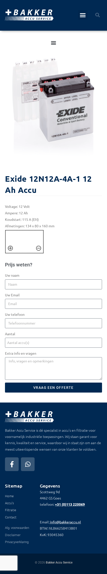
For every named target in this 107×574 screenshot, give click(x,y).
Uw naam (12, 275)
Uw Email (12, 295)
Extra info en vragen (20, 353)
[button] (83, 15)
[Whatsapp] (28, 464)
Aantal (10, 333)
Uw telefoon (15, 314)
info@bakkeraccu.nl (65, 522)
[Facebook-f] (12, 464)
